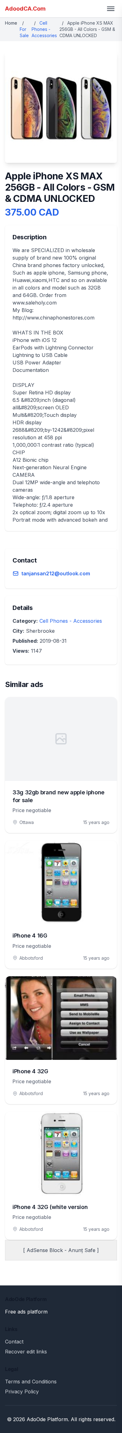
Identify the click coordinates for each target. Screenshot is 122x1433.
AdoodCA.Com (25, 8)
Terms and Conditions (31, 1381)
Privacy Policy (22, 1391)
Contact (14, 1341)
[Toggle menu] (110, 8)
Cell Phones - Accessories (44, 29)
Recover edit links (26, 1351)
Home (11, 23)
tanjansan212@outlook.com (55, 573)
